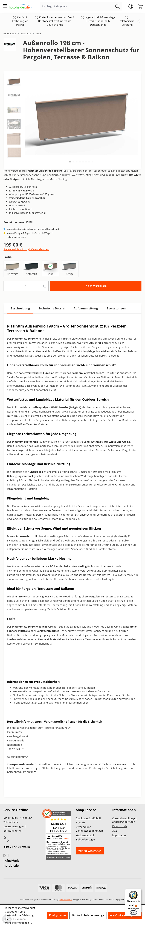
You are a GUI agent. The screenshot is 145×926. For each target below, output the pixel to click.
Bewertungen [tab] (116, 308)
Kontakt (80, 822)
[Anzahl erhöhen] (45, 286)
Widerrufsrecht (85, 835)
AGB (114, 830)
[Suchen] (117, 6)
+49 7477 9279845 (17, 847)
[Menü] (5, 6)
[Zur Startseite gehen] (20, 6)
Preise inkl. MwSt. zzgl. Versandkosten (26, 249)
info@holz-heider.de (12, 863)
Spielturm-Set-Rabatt (88, 818)
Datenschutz (119, 826)
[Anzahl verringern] (7, 286)
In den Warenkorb (96, 285)
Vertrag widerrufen (89, 850)
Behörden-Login (85, 839)
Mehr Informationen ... (18, 922)
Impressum (119, 835)
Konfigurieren (57, 915)
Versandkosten (66, 899)
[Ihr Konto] (130, 6)
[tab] (20, 308)
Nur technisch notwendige (88, 915)
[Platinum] (10, 51)
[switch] (133, 912)
